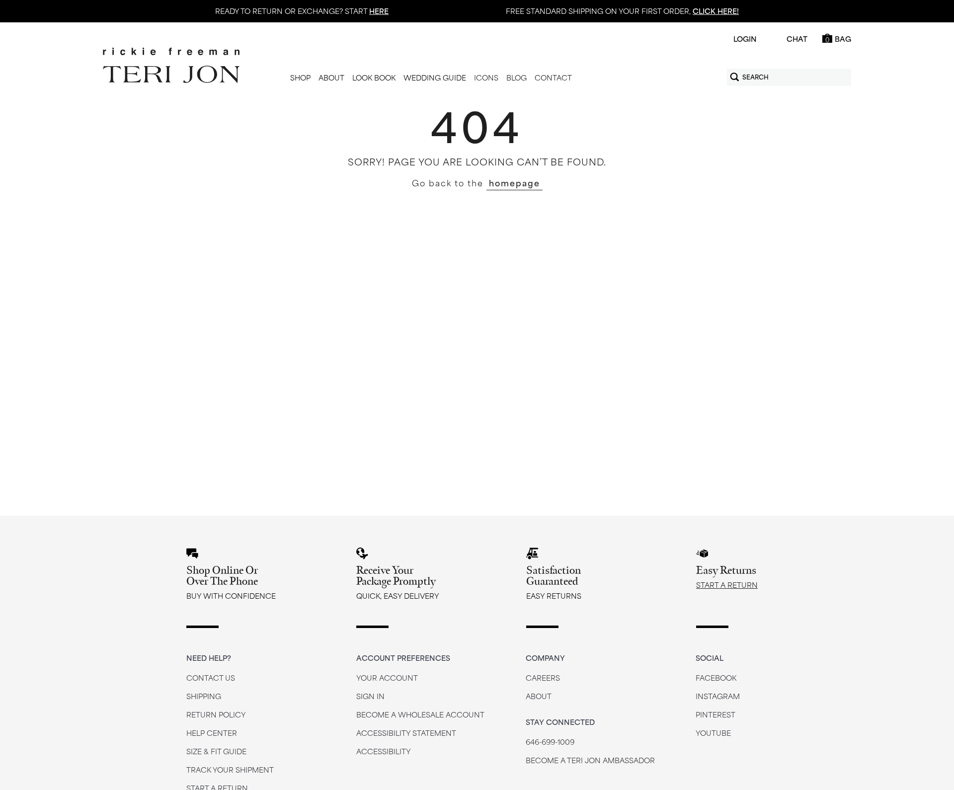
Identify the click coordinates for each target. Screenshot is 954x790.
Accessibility (383, 751)
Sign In (370, 696)
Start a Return (727, 584)
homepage (514, 182)
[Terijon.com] (171, 65)
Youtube (713, 732)
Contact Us (210, 677)
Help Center (211, 732)
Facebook (716, 677)
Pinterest (715, 714)
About (539, 696)
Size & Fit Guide (216, 751)
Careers (543, 677)
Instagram (718, 696)
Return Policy (216, 714)
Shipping (203, 696)
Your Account (387, 677)
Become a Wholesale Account (420, 714)
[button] (300, 78)
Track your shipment (230, 769)
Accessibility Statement (406, 732)
